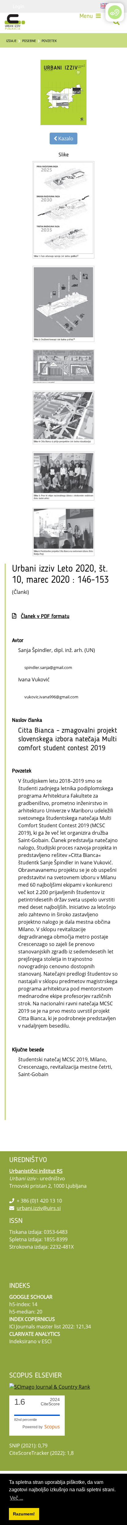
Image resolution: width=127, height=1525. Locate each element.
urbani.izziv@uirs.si (39, 1208)
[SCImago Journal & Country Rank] (49, 1386)
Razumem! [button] (24, 1513)
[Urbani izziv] (15, 22)
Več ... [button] (16, 1498)
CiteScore (50, 1401)
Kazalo (65, 138)
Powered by (33, 1427)
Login (18, 6)
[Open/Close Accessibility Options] (115, 12)
